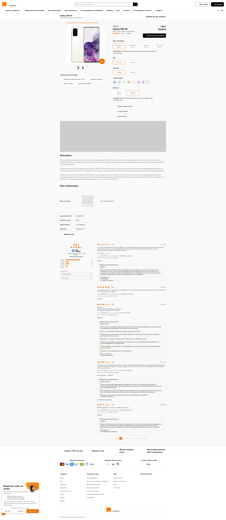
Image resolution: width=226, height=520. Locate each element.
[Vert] (119, 82)
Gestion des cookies (92, 491)
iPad (61, 481)
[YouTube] (159, 478)
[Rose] (133, 82)
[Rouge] (138, 82)
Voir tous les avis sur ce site (76, 256)
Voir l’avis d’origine (101, 375)
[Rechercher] (135, 4)
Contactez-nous (118, 478)
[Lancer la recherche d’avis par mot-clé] (91, 278)
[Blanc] (148, 82)
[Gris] (124, 82)
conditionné (12, 5)
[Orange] (129, 82)
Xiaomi (62, 494)
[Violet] (143, 82)
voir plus (108, 253)
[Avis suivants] (145, 438)
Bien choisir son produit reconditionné (97, 481)
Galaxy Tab (63, 488)
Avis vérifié (163, 244)
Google (62, 497)
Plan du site (117, 488)
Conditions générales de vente (95, 494)
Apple (61, 478)
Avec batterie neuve (65, 491)
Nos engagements (92, 478)
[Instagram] (146, 478)
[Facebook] (142, 478)
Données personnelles (93, 488)
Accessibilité (90, 497)
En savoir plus (118, 53)
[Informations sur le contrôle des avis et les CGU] (84, 253)
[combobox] (103, 4)
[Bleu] (114, 82)
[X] (155, 478)
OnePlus (62, 501)
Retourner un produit (119, 481)
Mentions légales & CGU (94, 484)
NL (222, 10)
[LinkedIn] (150, 478)
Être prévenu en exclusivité (155, 35)
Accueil (61, 23)
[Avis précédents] (117, 438)
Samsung (62, 484)
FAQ (115, 484)
